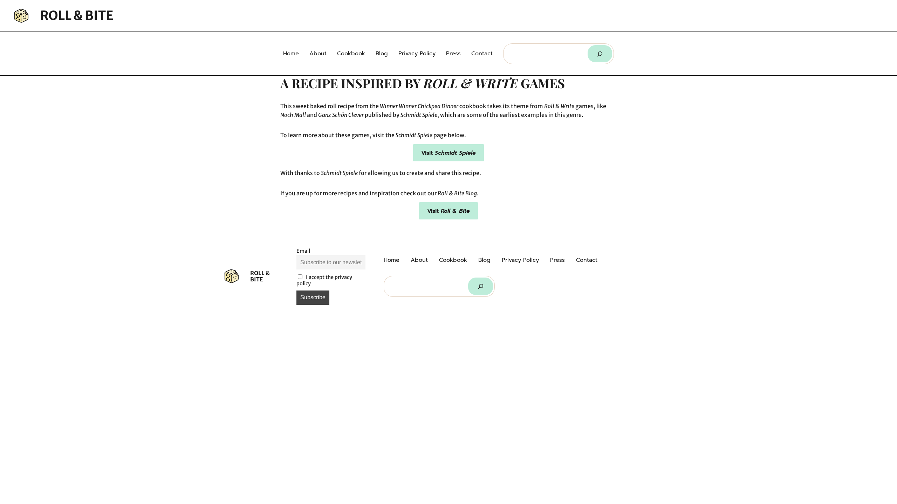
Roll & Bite (77, 15)
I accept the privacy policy (324, 280)
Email (303, 251)
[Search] (600, 53)
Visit (448, 153)
